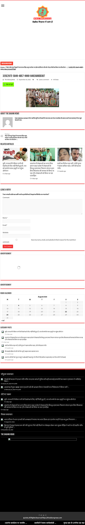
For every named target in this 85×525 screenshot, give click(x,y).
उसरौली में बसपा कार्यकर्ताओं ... (33, 522)
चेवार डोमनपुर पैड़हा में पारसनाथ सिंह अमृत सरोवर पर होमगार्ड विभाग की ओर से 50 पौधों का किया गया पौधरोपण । (36, 67)
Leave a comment (44, 80)
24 (7, 315)
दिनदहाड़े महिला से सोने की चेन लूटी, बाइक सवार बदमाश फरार (22, 351)
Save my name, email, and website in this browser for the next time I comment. (39, 241)
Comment (6, 198)
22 (66, 312)
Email (5, 225)
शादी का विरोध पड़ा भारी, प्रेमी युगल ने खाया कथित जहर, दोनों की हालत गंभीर (69, 166)
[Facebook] (39, 515)
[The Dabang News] (42, 14)
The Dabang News (10, 80)
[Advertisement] (42, 41)
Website (5, 233)
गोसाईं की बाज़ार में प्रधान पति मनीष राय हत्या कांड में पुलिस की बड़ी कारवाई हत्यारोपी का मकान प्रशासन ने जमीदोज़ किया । (42, 380)
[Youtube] (43, 515)
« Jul (3, 321)
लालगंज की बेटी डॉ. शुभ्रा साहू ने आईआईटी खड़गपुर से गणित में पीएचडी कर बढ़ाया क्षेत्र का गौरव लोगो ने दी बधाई (35, 357)
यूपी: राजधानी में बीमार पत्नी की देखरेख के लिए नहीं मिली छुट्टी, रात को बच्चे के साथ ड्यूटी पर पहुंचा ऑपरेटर (14, 167)
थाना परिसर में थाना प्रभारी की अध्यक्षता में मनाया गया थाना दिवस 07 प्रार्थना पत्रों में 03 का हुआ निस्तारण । (40, 419)
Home (2, 67)
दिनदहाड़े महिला (18, 63)
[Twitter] (41, 515)
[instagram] (46, 515)
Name (5, 218)
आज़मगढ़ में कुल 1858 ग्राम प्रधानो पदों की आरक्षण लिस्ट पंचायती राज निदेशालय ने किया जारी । (36, 387)
